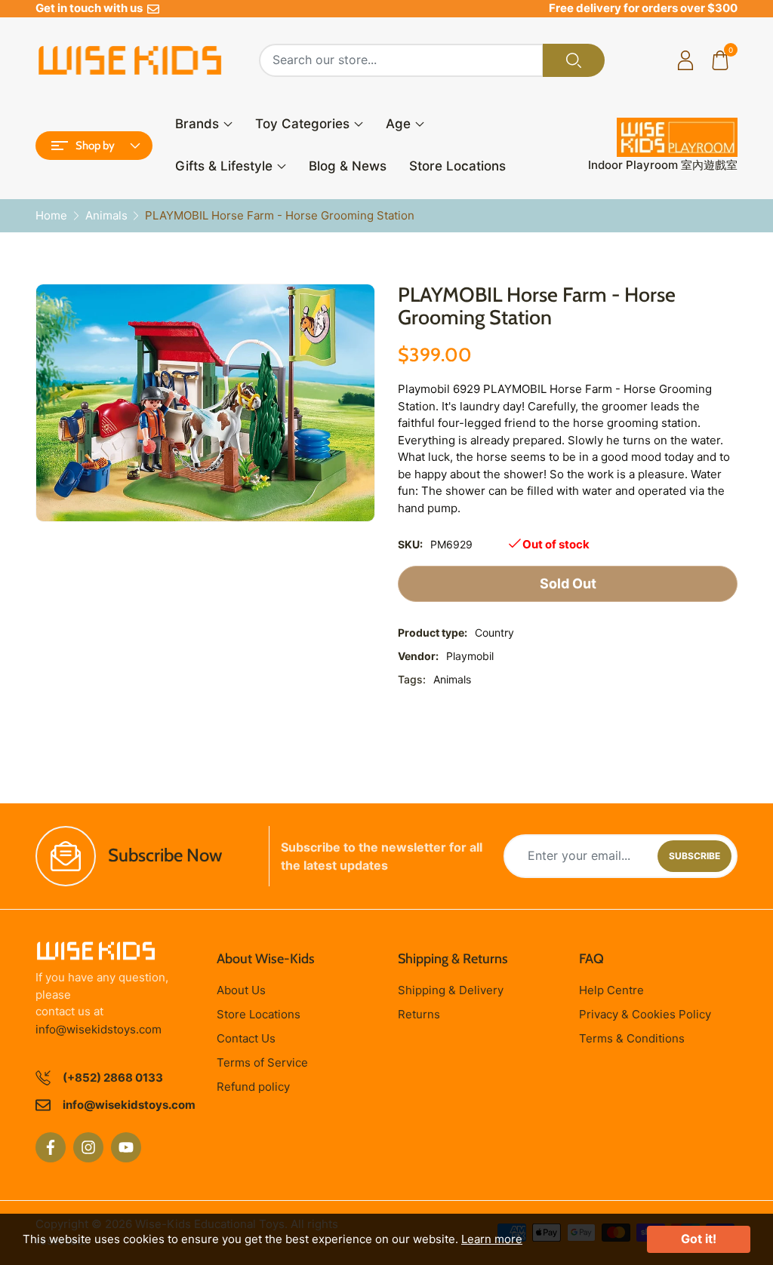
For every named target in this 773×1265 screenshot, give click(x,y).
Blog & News (347, 165)
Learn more (491, 1239)
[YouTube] (126, 1147)
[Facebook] (50, 1147)
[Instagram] (88, 1147)
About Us (241, 990)
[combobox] (401, 60)
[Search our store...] (574, 60)
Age (398, 123)
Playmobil (470, 655)
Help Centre (611, 990)
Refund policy (253, 1086)
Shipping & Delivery (451, 990)
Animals (452, 679)
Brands (197, 123)
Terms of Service (262, 1062)
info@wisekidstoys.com (98, 1029)
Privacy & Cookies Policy (645, 1014)
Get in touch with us (91, 8)
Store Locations (457, 165)
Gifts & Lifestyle (224, 165)
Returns (419, 1014)
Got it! (698, 1238)
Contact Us (246, 1038)
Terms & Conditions (632, 1038)
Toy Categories (302, 123)
